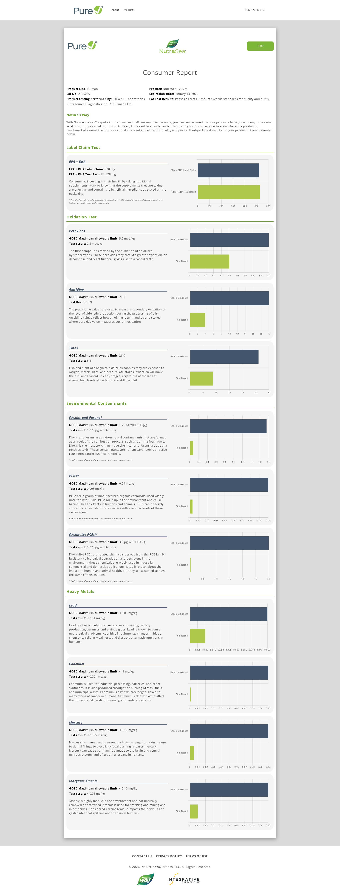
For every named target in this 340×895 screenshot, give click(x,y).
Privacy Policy (169, 856)
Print (260, 46)
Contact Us (142, 856)
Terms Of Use (197, 856)
